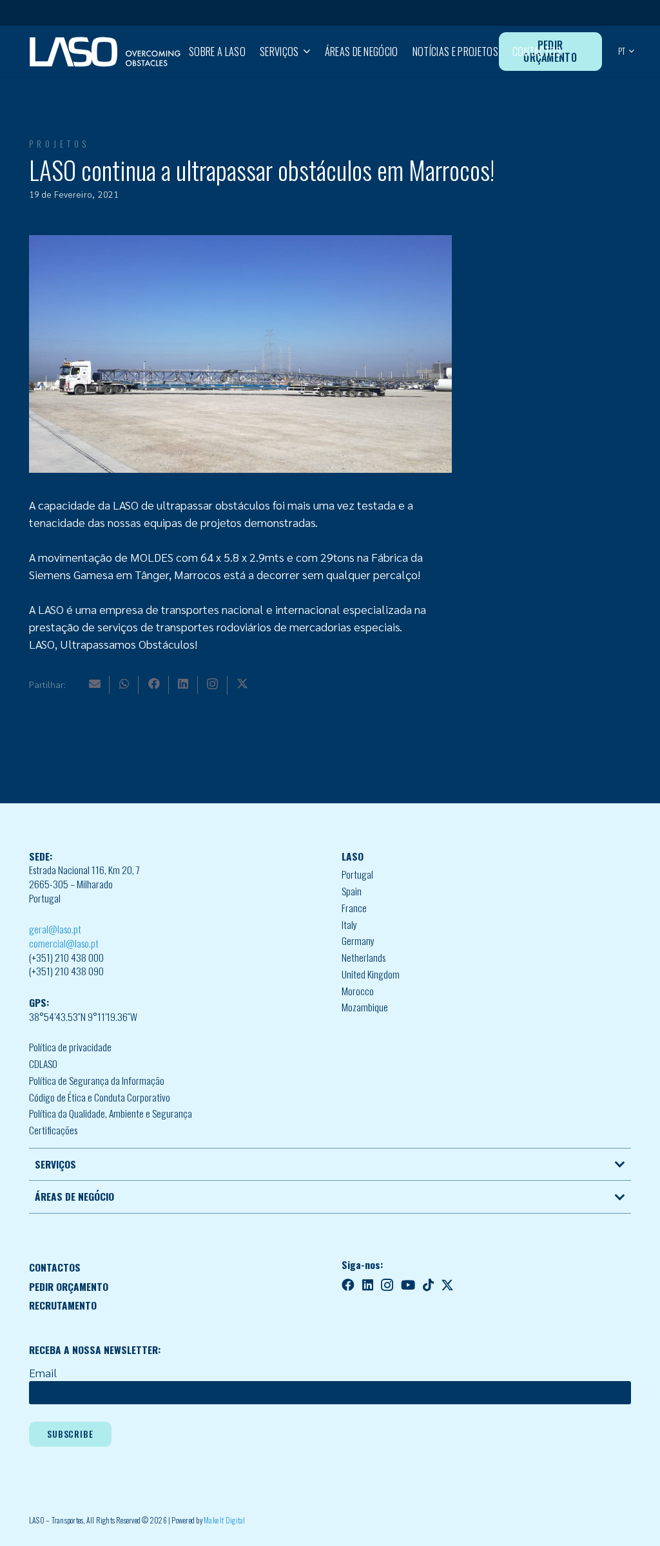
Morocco (358, 991)
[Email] (95, 683)
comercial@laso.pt (64, 943)
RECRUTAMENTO (63, 1305)
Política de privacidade (70, 1047)
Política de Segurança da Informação (96, 1080)
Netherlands (363, 957)
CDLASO (43, 1063)
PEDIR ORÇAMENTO (68, 1286)
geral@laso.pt (55, 929)
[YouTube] (408, 1285)
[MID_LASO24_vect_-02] (105, 52)
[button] (304, 51)
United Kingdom (371, 974)
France (354, 908)
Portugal (357, 874)
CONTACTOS (55, 1267)
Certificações (53, 1130)
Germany (358, 940)
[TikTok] (428, 1285)
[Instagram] (212, 684)
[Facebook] (154, 683)
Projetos (59, 144)
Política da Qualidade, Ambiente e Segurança (110, 1113)
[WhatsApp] (124, 683)
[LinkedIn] (183, 683)
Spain (352, 891)
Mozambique (365, 1007)
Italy (349, 924)
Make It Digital (225, 1519)
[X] (242, 683)
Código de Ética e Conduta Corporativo (99, 1097)
